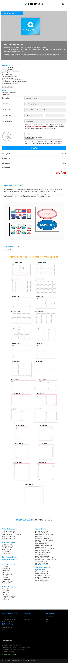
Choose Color (6, 109)
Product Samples (50, 622)
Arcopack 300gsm (7, 553)
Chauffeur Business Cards (42, 575)
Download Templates (8, 87)
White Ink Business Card (42, 550)
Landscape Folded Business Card (44, 549)
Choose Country (7, 121)
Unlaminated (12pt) (7, 581)
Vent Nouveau (6, 570)
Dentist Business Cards (41, 580)
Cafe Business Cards (41, 579)
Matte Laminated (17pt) (8, 533)
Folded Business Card (41, 547)
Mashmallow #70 (7, 574)
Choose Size (6, 104)
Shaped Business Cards (42, 554)
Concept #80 (5, 591)
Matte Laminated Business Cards (10, 617)
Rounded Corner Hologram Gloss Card (45, 559)
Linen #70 (5, 567)
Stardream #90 (6, 594)
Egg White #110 (6, 551)
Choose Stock (6, 98)
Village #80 (5, 577)
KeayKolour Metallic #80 (9, 596)
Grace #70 (5, 572)
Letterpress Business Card (42, 552)
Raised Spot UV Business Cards (44, 533)
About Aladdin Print (7, 627)
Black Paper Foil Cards (41, 563)
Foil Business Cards (7, 622)
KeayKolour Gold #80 (8, 598)
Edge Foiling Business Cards (43, 538)
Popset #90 (5, 589)
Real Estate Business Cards (43, 572)
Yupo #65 (5, 576)
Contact (4, 630)
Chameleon (5, 592)
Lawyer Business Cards (41, 573)
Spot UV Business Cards (8, 619)
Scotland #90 (6, 579)
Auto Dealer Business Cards (43, 577)
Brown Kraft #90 (6, 583)
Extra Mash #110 (7, 548)
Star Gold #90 (6, 599)
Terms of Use (32, 660)
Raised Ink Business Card (42, 542)
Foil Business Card (40, 536)
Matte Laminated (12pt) (8, 536)
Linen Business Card (41, 543)
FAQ (25, 617)
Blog (47, 619)
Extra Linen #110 (7, 544)
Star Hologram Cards (41, 561)
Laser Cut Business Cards (42, 556)
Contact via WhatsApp (9, 654)
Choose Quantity (7, 115)
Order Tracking (28, 619)
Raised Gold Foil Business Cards (44, 534)
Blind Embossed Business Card (44, 545)
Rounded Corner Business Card (44, 540)
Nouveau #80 (6, 568)
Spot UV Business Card (41, 531)
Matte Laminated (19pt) (8, 531)
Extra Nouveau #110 (8, 546)
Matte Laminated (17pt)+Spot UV (11, 534)
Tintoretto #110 (6, 549)
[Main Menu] (4, 4)
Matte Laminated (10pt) (8, 538)
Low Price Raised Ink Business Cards (45, 558)
